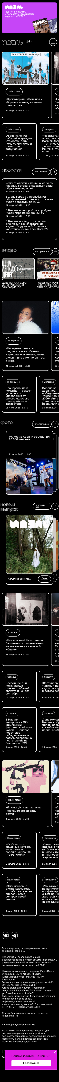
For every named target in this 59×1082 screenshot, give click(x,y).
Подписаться (31, 1063)
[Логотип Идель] (12, 42)
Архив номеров (44, 579)
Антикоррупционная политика (18, 1024)
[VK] (5, 935)
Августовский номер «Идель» (18, 579)
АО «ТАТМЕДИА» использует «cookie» (23, 1030)
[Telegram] (14, 935)
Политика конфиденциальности (19, 1041)
